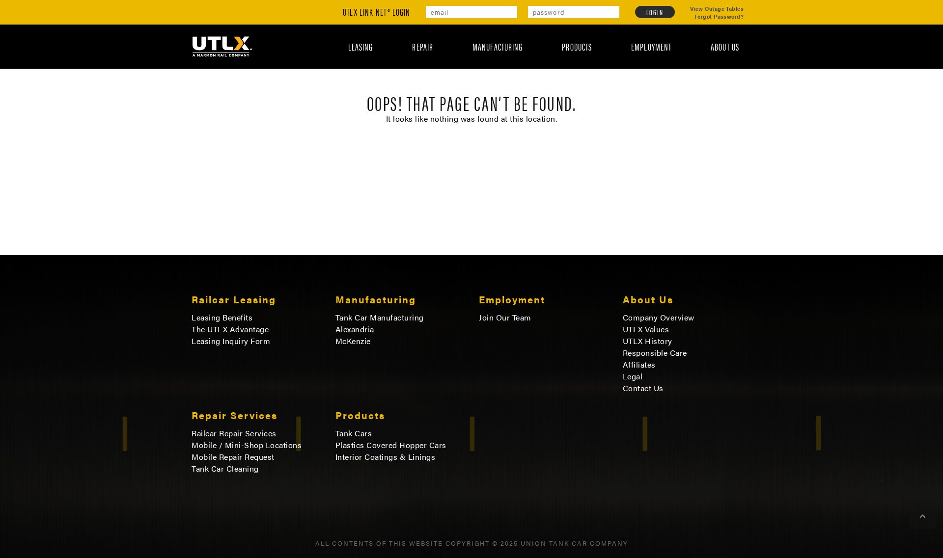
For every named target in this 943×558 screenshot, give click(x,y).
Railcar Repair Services (234, 433)
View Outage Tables (717, 9)
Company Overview (658, 317)
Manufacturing (497, 46)
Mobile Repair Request (233, 457)
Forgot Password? (719, 17)
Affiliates (639, 364)
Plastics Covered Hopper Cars (390, 445)
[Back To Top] (923, 516)
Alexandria (354, 329)
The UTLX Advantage (230, 329)
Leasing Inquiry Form (231, 341)
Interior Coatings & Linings (385, 457)
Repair (422, 46)
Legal (633, 376)
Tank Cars (353, 433)
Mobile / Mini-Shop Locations (247, 445)
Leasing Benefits (222, 317)
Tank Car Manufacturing (379, 317)
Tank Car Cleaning (225, 468)
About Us (725, 46)
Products (577, 46)
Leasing (360, 46)
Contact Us (643, 388)
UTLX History (647, 341)
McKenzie (353, 341)
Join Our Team (505, 317)
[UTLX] (222, 46)
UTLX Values (646, 329)
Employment (651, 46)
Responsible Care (655, 352)
